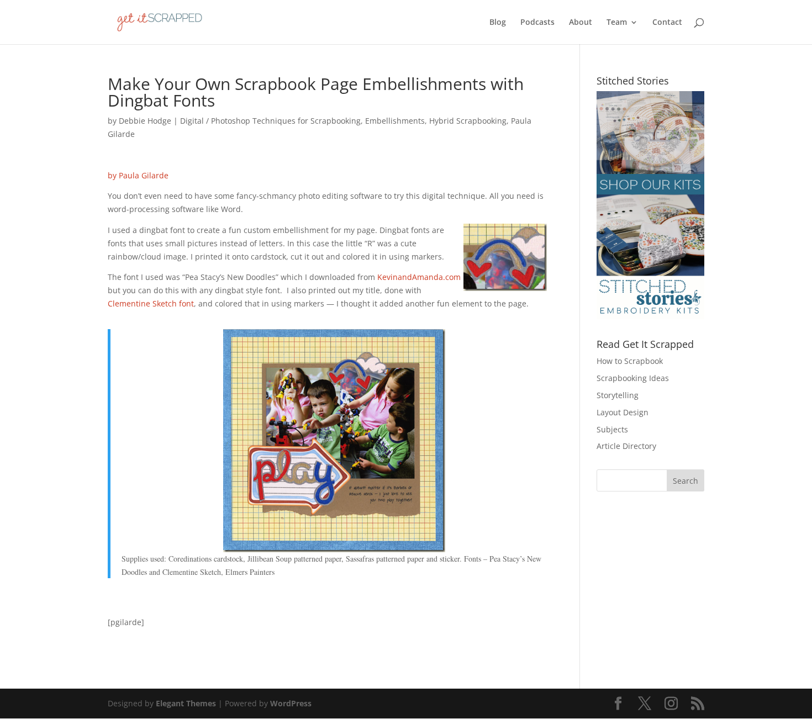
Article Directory (626, 446)
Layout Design (622, 412)
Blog (497, 22)
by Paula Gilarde (138, 175)
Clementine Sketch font (151, 303)
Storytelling (618, 395)
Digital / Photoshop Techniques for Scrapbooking (270, 120)
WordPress (291, 703)
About (580, 22)
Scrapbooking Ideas (633, 378)
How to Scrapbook (630, 361)
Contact (667, 22)
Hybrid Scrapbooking (468, 120)
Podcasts (537, 22)
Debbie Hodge (145, 120)
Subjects (612, 429)
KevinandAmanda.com (419, 277)
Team (617, 22)
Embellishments (395, 120)
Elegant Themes (186, 703)
